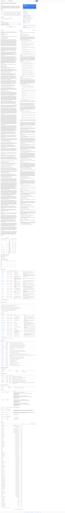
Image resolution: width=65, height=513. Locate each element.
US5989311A (2, 297)
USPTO (26, 27)
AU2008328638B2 (3, 346)
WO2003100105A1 (3, 317)
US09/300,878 (2, 376)
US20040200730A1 (3, 322)
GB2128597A (2, 280)
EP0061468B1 (2, 359)
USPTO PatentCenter (30, 27)
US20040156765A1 (3, 320)
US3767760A (2, 350)
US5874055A (2, 296)
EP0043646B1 (2, 364)
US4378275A (2, 276)
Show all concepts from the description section (5, 507)
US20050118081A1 (3, 325)
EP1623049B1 (2, 360)
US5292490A (2, 283)
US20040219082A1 (3, 323)
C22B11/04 (3, 18)
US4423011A (2, 278)
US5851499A (2, 294)
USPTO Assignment (34, 27)
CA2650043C (2, 345)
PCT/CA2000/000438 (3, 377)
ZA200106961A (2, 382)
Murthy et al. (2, 351)
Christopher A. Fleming (27, 9)
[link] (6, 18)
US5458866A (2, 289)
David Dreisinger (31, 9)
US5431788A (2, 288)
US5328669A (2, 286)
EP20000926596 (2, 381)
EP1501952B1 (2, 352)
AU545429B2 (2, 365)
